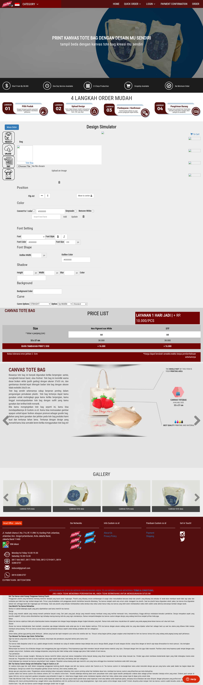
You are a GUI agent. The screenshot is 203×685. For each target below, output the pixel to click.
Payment (150, 532)
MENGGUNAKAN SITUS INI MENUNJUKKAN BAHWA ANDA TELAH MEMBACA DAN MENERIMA (91, 590)
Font (19, 236)
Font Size (60, 242)
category (29, 4)
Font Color (21, 242)
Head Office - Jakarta (12, 523)
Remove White (85, 211)
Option (54, 304)
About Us (108, 532)
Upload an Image (59, 170)
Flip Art (31, 196)
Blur (62, 272)
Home (116, 3)
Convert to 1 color (24, 211)
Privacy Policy (110, 536)
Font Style (50, 236)
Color (82, 272)
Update (74, 216)
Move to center (84, 196)
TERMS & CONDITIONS (143, 590)
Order (195, 3)
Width (41, 272)
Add (65, 216)
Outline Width (25, 255)
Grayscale (69, 211)
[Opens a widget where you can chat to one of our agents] (191, 679)
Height (20, 272)
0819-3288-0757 (19, 575)
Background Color (25, 291)
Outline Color (67, 254)
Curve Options (23, 304)
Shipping (150, 536)
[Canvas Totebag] (27, 496)
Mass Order (12, 127)
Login (149, 3)
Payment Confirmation (174, 3)
